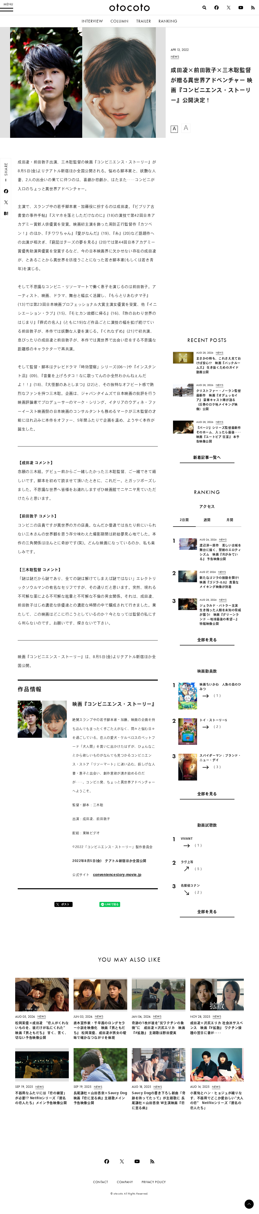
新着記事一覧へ (207, 458)
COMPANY (125, 1182)
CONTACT (100, 1182)
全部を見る (207, 640)
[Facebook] (216, 8)
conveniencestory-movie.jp (117, 875)
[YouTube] (241, 8)
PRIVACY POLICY (154, 1182)
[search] (204, 8)
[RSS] (253, 8)
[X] (229, 8)
